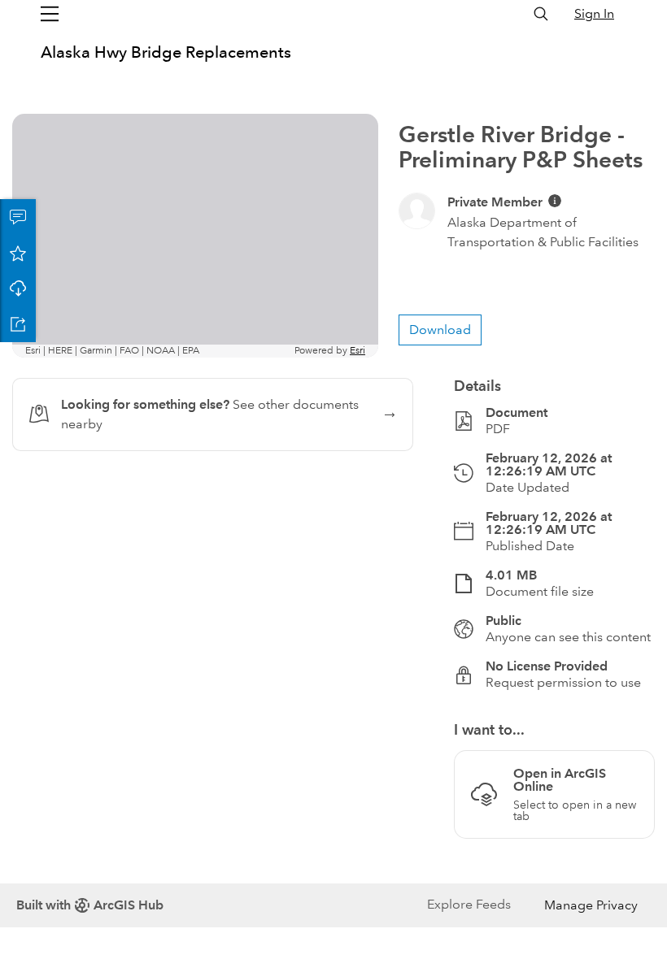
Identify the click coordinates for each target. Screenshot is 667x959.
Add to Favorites (18, 253)
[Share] (18, 324)
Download (18, 288)
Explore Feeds (469, 904)
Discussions (18, 217)
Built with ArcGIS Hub (89, 905)
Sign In (594, 13)
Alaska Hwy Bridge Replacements (166, 52)
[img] (555, 201)
